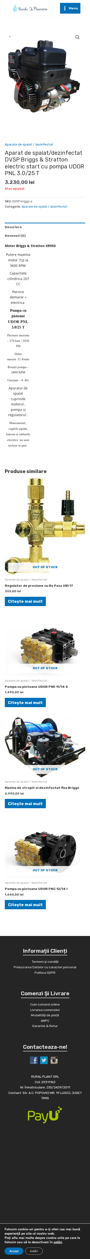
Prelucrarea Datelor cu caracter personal (45, 967)
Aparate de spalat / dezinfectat (29, 144)
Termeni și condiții (45, 961)
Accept (13, 1251)
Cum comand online (45, 1004)
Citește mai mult (25, 601)
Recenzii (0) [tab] (15, 235)
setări (58, 1242)
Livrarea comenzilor (45, 1010)
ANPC (45, 1020)
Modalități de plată (45, 1015)
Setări (34, 1251)
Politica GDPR (45, 972)
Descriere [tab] (13, 227)
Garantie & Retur (45, 1026)
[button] (77, 37)
